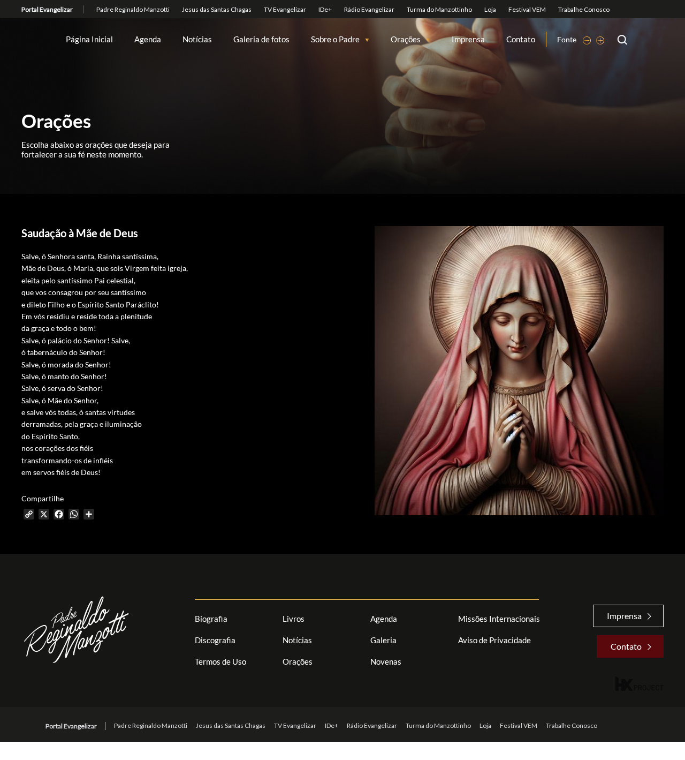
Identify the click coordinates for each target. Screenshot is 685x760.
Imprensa (468, 39)
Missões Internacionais (499, 618)
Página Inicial (89, 39)
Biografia (211, 618)
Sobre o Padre (335, 39)
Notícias (197, 39)
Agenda (147, 39)
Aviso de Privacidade (494, 640)
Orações (406, 39)
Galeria (383, 640)
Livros (294, 618)
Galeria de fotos (261, 39)
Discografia (215, 640)
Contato (520, 39)
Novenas (385, 661)
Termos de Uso (220, 661)
